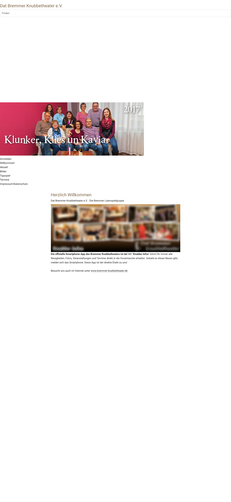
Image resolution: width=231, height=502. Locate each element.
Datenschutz (21, 183)
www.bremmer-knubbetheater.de (109, 270)
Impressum (6, 183)
